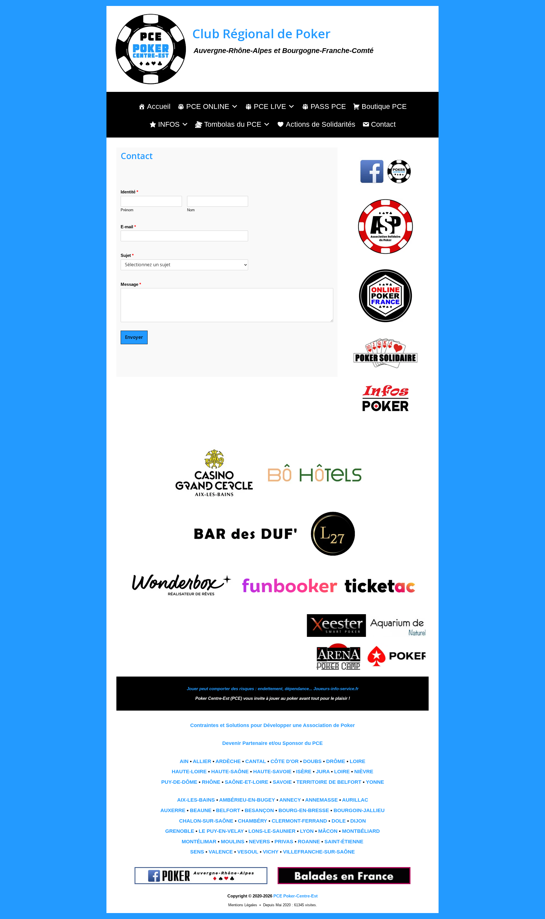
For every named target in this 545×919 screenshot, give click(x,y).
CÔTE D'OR (285, 761)
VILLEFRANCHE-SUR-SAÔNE (319, 852)
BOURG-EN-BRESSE (303, 810)
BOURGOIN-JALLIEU (359, 810)
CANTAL (255, 761)
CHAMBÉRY (252, 821)
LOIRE (357, 761)
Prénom (127, 210)
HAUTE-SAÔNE (230, 771)
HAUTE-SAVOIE (272, 771)
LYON (307, 831)
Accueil (159, 106)
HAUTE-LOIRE (189, 771)
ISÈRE (303, 771)
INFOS (169, 124)
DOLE (339, 821)
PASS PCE (328, 106)
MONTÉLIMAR (199, 841)
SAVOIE (282, 782)
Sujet (127, 255)
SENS (197, 852)
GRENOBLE (179, 831)
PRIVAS (283, 841)
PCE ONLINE (207, 106)
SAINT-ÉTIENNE (343, 841)
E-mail (128, 226)
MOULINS (232, 841)
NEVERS (259, 841)
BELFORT (228, 810)
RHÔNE (211, 782)
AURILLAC (355, 800)
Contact (383, 124)
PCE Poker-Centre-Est (295, 895)
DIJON (358, 821)
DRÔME (335, 761)
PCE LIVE (270, 106)
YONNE (375, 782)
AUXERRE (172, 810)
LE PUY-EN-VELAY (221, 831)
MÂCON (328, 831)
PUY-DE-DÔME (179, 782)
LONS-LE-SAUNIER (271, 831)
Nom (191, 210)
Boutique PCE (384, 106)
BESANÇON (259, 810)
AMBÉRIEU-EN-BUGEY (247, 800)
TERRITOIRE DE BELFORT (328, 782)
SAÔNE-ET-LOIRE (246, 782)
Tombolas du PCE (232, 124)
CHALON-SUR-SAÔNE (206, 821)
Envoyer (134, 337)
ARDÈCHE (228, 761)
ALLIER (202, 761)
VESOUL (247, 852)
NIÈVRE (363, 771)
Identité (129, 191)
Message (131, 284)
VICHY (270, 852)
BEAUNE (200, 810)
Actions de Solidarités (320, 124)
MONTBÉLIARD (361, 831)
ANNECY (290, 800)
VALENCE (221, 852)
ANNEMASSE (321, 800)
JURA (323, 771)
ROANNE (309, 841)
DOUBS (312, 761)
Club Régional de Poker (261, 33)
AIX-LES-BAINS (196, 800)
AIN (184, 761)
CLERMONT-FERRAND (299, 821)
